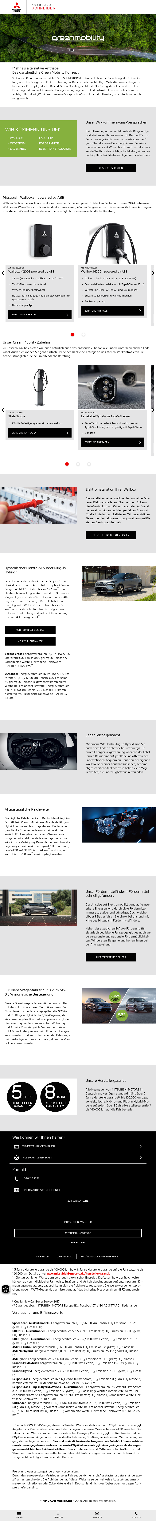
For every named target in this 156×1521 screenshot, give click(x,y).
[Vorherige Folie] (3, 273)
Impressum (42, 1256)
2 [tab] (83, 334)
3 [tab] (89, 464)
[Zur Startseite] (37, 7)
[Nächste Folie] (153, 273)
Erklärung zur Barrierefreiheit (100, 1256)
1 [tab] (72, 334)
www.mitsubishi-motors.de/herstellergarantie (78, 1273)
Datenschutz (65, 1256)
